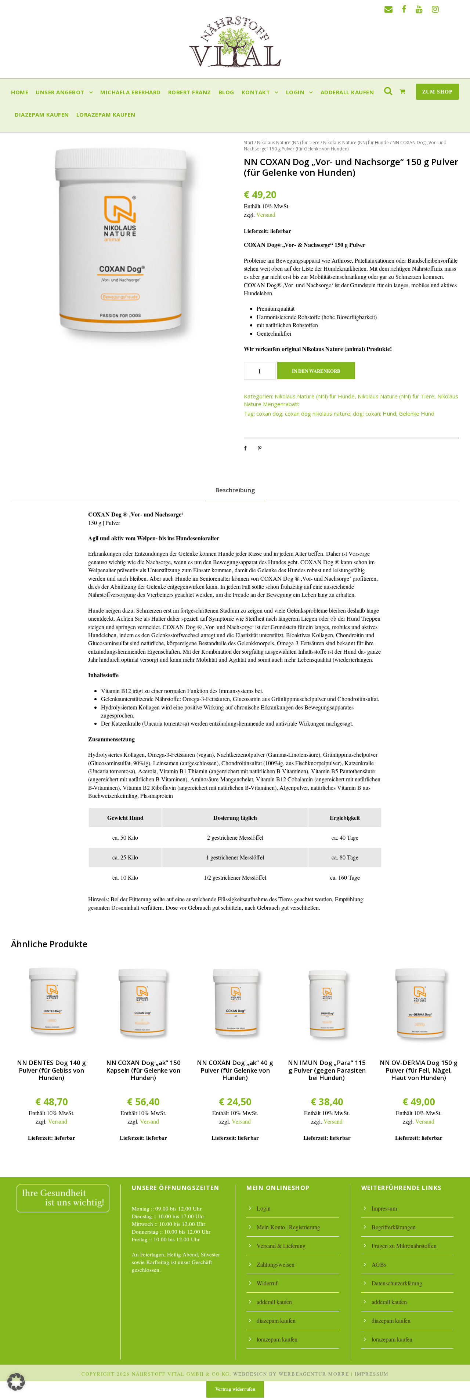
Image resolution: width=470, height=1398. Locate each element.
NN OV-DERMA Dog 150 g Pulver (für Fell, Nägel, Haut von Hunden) (419, 1070)
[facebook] (404, 9)
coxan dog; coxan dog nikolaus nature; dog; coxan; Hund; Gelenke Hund (345, 413)
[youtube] (419, 9)
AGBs (379, 1264)
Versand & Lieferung (281, 1245)
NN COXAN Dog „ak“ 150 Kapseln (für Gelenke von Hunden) (143, 1070)
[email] (388, 9)
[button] (16, 1382)
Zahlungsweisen (275, 1264)
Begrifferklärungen (394, 1227)
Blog (226, 92)
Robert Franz (189, 92)
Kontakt (256, 92)
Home (19, 92)
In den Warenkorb (316, 370)
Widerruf (267, 1283)
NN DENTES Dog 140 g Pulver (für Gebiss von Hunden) (51, 1070)
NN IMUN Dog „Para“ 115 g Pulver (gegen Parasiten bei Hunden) (327, 1070)
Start (248, 142)
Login (295, 92)
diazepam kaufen (42, 114)
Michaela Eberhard (130, 92)
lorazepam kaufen (105, 114)
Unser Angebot (60, 92)
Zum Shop (437, 91)
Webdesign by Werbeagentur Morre (291, 1373)
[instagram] (435, 9)
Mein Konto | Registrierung (288, 1227)
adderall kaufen (347, 92)
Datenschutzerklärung (397, 1283)
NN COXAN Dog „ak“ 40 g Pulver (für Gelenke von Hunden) (235, 1070)
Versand (265, 214)
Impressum (384, 1208)
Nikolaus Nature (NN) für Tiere (288, 142)
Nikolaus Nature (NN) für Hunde (356, 142)
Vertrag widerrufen (235, 1388)
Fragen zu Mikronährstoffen (404, 1245)
